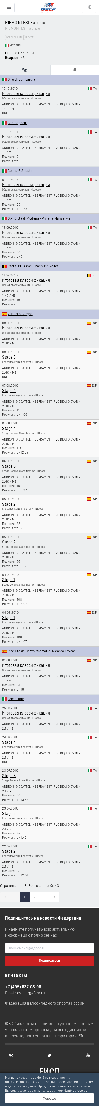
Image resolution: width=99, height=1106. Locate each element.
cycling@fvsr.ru (31, 993)
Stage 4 (9, 391)
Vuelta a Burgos (20, 314)
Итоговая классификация (26, 94)
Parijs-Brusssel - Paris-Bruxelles (33, 266)
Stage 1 (8, 580)
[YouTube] (88, 1055)
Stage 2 (9, 505)
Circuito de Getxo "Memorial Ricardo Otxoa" (41, 651)
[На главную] (48, 8)
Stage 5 (9, 357)
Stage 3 (9, 467)
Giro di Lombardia (21, 80)
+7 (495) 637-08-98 (23, 987)
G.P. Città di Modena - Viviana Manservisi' (40, 219)
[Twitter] (49, 1055)
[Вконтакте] (11, 1055)
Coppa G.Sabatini (21, 171)
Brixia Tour (16, 699)
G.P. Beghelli (17, 123)
